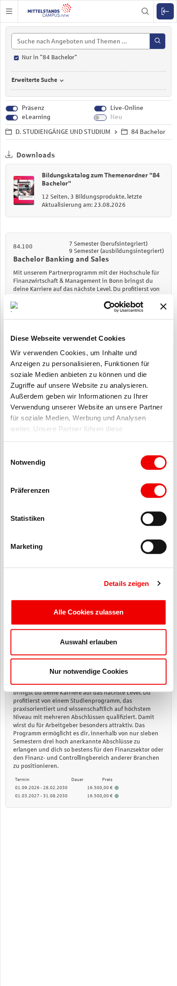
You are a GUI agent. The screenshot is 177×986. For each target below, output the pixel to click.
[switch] (154, 490)
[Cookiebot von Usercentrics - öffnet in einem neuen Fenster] (107, 307)
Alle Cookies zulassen (88, 612)
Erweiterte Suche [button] (34, 80)
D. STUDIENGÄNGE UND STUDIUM (62, 132)
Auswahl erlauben (88, 642)
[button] (9, 11)
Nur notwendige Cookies (88, 671)
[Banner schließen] (163, 307)
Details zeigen (126, 583)
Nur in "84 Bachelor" (49, 57)
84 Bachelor (148, 132)
